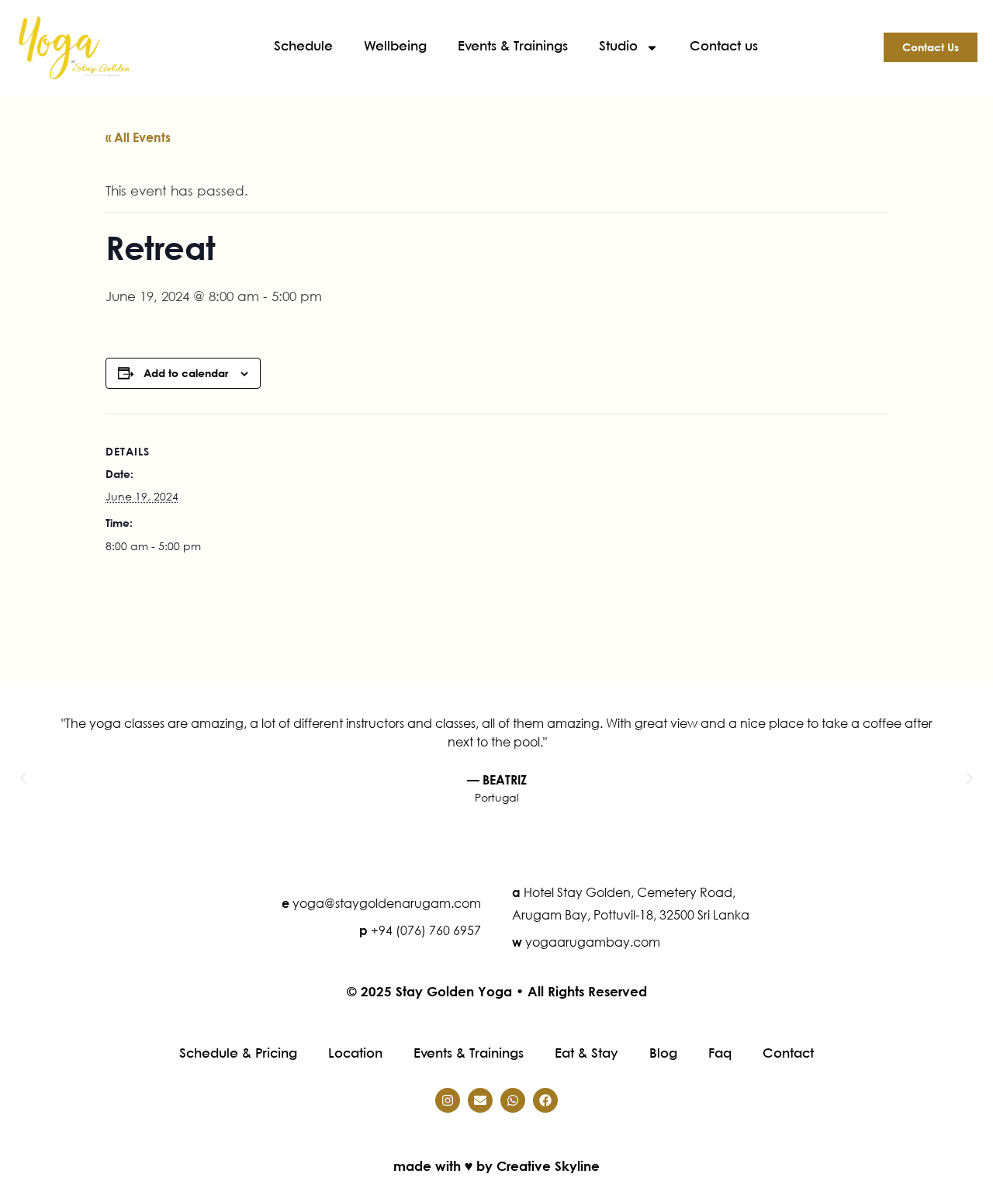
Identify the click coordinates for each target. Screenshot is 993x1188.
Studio (618, 47)
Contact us (724, 47)
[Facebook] (545, 1100)
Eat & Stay (586, 1054)
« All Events (138, 137)
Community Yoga (819, 618)
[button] (23, 778)
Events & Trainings (513, 47)
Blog (663, 1054)
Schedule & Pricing (238, 1054)
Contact (788, 1054)
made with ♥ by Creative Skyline (496, 1166)
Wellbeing (395, 47)
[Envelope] (480, 1100)
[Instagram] (447, 1100)
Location (355, 1054)
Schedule (303, 47)
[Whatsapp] (512, 1100)
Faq (720, 1054)
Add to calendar (186, 372)
